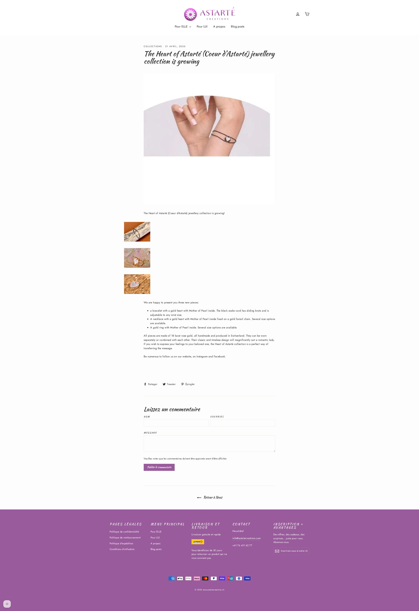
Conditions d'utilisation (122, 549)
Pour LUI (202, 26)
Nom (147, 417)
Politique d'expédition (121, 543)
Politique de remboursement (125, 537)
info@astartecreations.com (246, 538)
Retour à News (212, 497)
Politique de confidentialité (124, 531)
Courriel (217, 417)
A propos (219, 26)
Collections (153, 46)
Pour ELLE (182, 26)
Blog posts (237, 26)
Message (150, 433)
